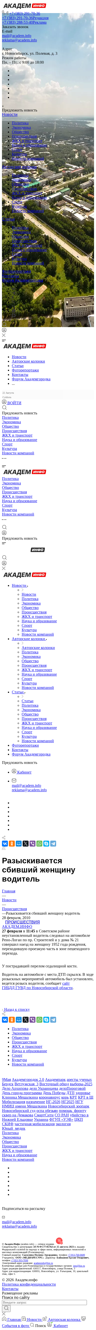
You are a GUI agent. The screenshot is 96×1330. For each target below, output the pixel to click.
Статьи (8, 219)
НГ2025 (67, 1102)
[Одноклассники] (13, 298)
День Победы (54, 1093)
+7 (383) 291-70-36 (24, 13)
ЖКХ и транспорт (27, 141)
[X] (26, 844)
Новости (9, 114)
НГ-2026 (53, 1102)
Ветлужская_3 (26, 1084)
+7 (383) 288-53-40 (24, 22)
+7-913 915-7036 (19, 1260)
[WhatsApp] (39, 844)
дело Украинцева (43, 1088)
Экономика (21, 127)
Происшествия (24, 136)
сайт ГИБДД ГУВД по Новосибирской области (37, 985)
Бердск (8, 1084)
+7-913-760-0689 (76, 1255)
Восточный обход (54, 1084)
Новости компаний (28, 158)
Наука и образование (29, 145)
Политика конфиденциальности (29, 1284)
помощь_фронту (72, 1110)
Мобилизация (13, 1102)
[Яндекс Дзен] (14, 316)
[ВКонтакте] (14, 289)
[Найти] (6, 1308)
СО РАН (62, 1115)
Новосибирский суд (18, 1110)
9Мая (6, 1079)
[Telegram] (13, 293)
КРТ (73, 1097)
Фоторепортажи (16, 271)
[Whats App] (14, 311)
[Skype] (46, 844)
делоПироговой (72, 1088)
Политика (20, 123)
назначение (35, 1102)
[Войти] (4, 331)
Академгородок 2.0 (28, 1079)
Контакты (10, 276)
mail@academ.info (16, 36)
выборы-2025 (81, 1084)
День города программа (22, 1093)
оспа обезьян (47, 1110)
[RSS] (3, 849)
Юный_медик (13, 1128)
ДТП (70, 1093)
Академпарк (55, 1079)
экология (63, 1124)
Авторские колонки (19, 167)
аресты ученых (79, 1079)
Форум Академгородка (22, 280)
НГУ (79, 1102)
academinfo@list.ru (43, 1263)
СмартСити (44, 1115)
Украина (41, 1119)
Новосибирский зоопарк (68, 1106)
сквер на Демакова (17, 1115)
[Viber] (13, 302)
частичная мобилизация (35, 1124)
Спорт (17, 150)
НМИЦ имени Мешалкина (24, 1106)
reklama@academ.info (19, 40)
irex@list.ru (79, 1265)
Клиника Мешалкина (20, 1097)
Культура (19, 154)
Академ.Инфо (17, 926)
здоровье (83, 1093)
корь (65, 1097)
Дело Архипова (15, 1088)
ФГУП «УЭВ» (61, 1119)
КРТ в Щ (85, 1097)
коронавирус (49, 1097)
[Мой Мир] (19, 844)
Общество (20, 132)
